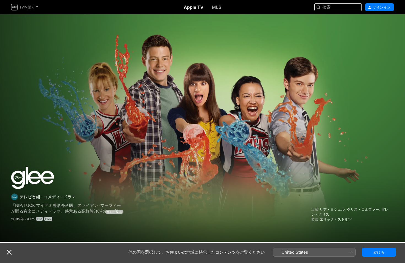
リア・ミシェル (332, 209)
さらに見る (114, 212)
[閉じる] (9, 252)
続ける (379, 252)
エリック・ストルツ (336, 219)
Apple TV (194, 7)
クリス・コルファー (363, 209)
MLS (216, 7)
